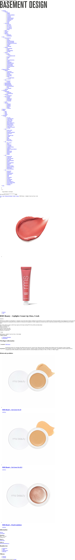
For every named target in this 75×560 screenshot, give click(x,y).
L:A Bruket (9, 145)
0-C (5, 116)
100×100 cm (9, 28)
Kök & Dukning (8, 37)
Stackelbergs (9, 174)
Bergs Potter (9, 121)
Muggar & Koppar (10, 41)
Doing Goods (9, 130)
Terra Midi (9, 180)
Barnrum (4, 109)
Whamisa (8, 184)
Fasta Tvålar (9, 75)
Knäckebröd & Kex (10, 59)
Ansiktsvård (9, 71)
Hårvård (8, 73)
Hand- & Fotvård (10, 72)
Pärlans (8, 164)
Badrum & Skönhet (6, 69)
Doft (5, 79)
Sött (7, 68)
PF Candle (9, 159)
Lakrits (8, 60)
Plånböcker (9, 92)
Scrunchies (9, 100)
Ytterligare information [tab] (6, 337)
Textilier (6, 47)
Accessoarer (4, 90)
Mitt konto (4, 551)
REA (3, 185)
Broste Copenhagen (10, 122)
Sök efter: (2, 194)
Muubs (8, 154)
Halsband (9, 104)
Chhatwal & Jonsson (11, 126)
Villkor (3, 549)
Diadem (8, 97)
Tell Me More (9, 179)
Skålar (8, 45)
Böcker (8, 12)
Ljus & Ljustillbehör (11, 14)
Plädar (6, 30)
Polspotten (9, 163)
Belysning (6, 33)
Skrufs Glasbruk (10, 173)
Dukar (8, 49)
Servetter (8, 44)
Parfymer (8, 80)
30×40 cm (9, 24)
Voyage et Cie (9, 183)
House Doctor (9, 140)
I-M (5, 141)
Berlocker (9, 106)
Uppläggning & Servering (12, 43)
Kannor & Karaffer (10, 42)
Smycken (6, 102)
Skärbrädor (9, 46)
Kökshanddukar (10, 50)
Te (7, 58)
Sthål (8, 175)
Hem (1, 196)
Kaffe (8, 57)
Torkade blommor (10, 18)
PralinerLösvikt (12, 55)
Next (3, 313)
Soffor (6, 113)
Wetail (15, 559)
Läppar (17, 196)
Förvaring (6, 31)
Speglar (6, 114)
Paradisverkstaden (10, 160)
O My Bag (9, 157)
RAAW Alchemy (10, 165)
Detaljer (6, 11)
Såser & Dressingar (10, 66)
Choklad (8, 54)
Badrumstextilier (8, 82)
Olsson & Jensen (10, 158)
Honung (8, 56)
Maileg (8, 150)
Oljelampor (9, 20)
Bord (6, 111)
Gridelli (8, 136)
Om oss (1, 532)
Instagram (4, 556)
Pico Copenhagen (10, 162)
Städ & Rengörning (8, 85)
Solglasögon (9, 95)
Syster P (8, 178)
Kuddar (6, 32)
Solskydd (8, 78)
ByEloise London (10, 124)
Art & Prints (7, 23)
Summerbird (9, 177)
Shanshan (9, 172)
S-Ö (5, 169)
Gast (8, 134)
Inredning (4, 10)
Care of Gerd (9, 125)
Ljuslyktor (9, 15)
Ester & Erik (9, 133)
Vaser (8, 22)
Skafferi (6, 52)
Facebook (4, 557)
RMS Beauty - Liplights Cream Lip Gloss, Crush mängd (10, 334)
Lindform (9, 147)
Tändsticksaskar (10, 19)
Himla (8, 138)
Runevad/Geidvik (10, 168)
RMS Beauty (11, 77)
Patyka (8, 161)
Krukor (8, 21)
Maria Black (9, 152)
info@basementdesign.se (4, 543)
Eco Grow (9, 131)
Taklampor (9, 34)
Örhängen (9, 108)
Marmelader (9, 62)
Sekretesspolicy (5, 550)
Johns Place (9, 144)
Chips (8, 53)
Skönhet (6, 70)
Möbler (3, 110)
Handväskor (7, 91)
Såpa (8, 87)
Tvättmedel (9, 88)
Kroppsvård (9, 74)
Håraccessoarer (7, 96)
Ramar (8, 29)
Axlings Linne (9, 120)
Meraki (8, 153)
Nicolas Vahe (9, 156)
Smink (8, 76)
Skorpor (8, 67)
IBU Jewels (9, 142)
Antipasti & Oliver (10, 63)
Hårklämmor (9, 98)
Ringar (8, 107)
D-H (5, 129)
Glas (8, 38)
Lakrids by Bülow (10, 146)
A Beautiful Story (10, 118)
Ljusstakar (9, 16)
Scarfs (6, 101)
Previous (4, 312)
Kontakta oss (4, 548)
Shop (3, 196)
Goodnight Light (10, 135)
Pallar (6, 112)
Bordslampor (9, 35)
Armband (9, 103)
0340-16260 (2, 540)
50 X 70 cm (9, 26)
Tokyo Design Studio (11, 182)
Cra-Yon (8, 128)
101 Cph (8, 117)
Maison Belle (9, 151)
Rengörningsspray (10, 86)
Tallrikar (8, 40)
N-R (5, 155)
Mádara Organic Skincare (12, 148)
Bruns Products (10, 123)
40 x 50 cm (9, 25)
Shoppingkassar (10, 93)
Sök (16, 194)
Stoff (8, 176)
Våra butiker (2, 533)
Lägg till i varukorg (3, 335)
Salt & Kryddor (10, 65)
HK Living (9, 139)
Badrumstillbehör (8, 84)
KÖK (3, 36)
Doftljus (8, 13)
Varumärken (4, 115)
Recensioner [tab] (4, 338)
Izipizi (8, 143)
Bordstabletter (9, 48)
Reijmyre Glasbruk (10, 166)
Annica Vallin (9, 119)
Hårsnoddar (9, 99)
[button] (0, 197)
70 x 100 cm (9, 27)
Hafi (8, 137)
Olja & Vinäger (10, 64)
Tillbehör (6, 89)
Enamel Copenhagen (11, 132)
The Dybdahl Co (10, 181)
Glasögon (6, 94)
